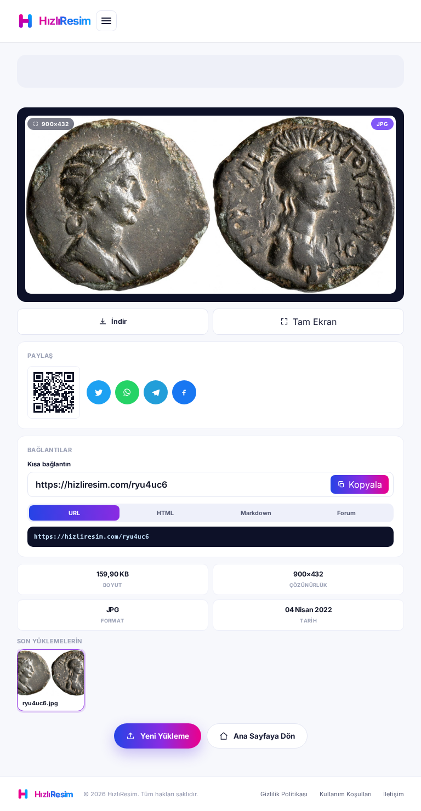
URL (74, 513)
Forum (346, 513)
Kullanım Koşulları (346, 794)
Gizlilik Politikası (284, 794)
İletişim (393, 794)
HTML (165, 513)
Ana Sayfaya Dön (264, 736)
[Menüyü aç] (106, 20)
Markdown (256, 513)
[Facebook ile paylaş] (184, 392)
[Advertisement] (210, 71)
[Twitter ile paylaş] (99, 392)
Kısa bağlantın (49, 464)
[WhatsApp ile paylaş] (127, 392)
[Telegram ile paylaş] (156, 392)
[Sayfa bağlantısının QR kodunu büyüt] (53, 392)
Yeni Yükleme (164, 736)
